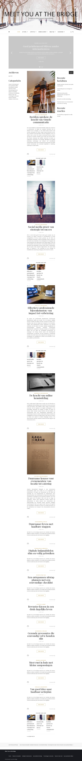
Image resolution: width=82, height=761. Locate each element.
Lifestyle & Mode (12, 88)
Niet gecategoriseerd (13, 90)
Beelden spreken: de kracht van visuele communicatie (41, 119)
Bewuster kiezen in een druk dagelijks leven (41, 608)
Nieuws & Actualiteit (41, 43)
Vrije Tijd (52, 31)
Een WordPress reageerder (63, 114)
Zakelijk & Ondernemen (13, 99)
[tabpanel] (41, 52)
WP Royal (16, 744)
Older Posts (31, 736)
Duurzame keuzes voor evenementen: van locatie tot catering (41, 481)
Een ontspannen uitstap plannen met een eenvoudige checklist (41, 580)
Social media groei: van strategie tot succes (41, 228)
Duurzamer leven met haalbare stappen (41, 525)
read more (41, 57)
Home (18, 31)
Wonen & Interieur (12, 97)
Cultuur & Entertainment (14, 84)
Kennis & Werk (42, 31)
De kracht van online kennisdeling (41, 397)
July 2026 (10, 76)
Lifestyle (32, 31)
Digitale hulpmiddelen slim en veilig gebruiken (41, 552)
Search (71, 72)
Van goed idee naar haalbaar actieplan (41, 690)
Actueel (24, 31)
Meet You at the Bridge (41, 14)
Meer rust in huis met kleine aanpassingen (41, 664)
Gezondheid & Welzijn (13, 87)
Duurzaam (60, 31)
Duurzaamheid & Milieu (13, 85)
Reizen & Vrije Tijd (12, 94)
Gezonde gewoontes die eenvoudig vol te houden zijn (41, 636)
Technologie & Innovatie (14, 96)
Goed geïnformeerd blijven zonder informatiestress (41, 47)
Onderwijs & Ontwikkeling (14, 93)
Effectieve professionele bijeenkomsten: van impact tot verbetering (31, 170)
